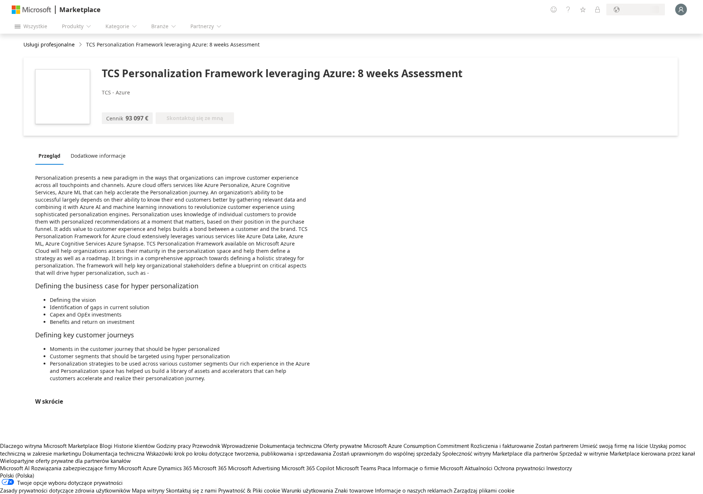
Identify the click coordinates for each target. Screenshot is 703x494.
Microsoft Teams (356, 468)
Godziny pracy (173, 445)
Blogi (106, 445)
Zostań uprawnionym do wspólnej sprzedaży (387, 453)
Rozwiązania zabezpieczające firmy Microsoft (86, 468)
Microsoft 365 (210, 468)
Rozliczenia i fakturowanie (502, 445)
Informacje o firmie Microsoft (427, 468)
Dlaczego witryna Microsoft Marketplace (49, 445)
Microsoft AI (15, 468)
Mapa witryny (148, 490)
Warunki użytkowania (307, 490)
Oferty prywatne (342, 445)
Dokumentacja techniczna (291, 445)
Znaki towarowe (354, 490)
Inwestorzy (559, 468)
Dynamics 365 (175, 468)
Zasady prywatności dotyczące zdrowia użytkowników (65, 490)
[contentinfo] (81, 45)
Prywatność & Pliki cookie (249, 490)
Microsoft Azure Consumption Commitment (417, 445)
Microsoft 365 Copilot (308, 468)
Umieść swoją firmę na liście (614, 445)
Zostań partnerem (557, 445)
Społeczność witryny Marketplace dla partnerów (500, 453)
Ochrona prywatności (519, 468)
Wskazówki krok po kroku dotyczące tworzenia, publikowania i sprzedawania (238, 453)
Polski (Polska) (17, 475)
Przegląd (49, 155)
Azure (150, 468)
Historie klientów (134, 445)
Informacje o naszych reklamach (413, 490)
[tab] (51, 155)
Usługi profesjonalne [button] (49, 44)
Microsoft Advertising (254, 468)
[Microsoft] (31, 9)
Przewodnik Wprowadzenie (225, 445)
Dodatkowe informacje (98, 155)
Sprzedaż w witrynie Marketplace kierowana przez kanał (627, 453)
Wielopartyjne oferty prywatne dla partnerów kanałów (65, 460)
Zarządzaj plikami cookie (484, 490)
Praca (384, 468)
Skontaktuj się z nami (191, 490)
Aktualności (478, 468)
